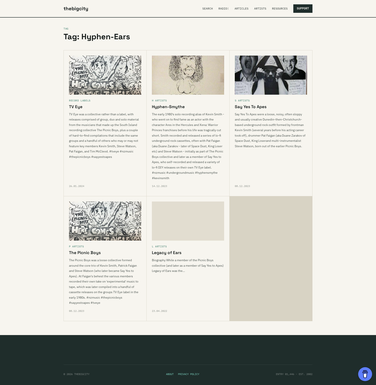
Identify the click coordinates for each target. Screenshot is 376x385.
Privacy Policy (188, 374)
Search (207, 8)
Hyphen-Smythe (168, 106)
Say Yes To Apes (251, 106)
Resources (280, 8)
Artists (260, 8)
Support (303, 8)
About (170, 374)
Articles (241, 8)
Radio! (223, 8)
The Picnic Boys (85, 252)
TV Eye (75, 106)
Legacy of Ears (166, 252)
